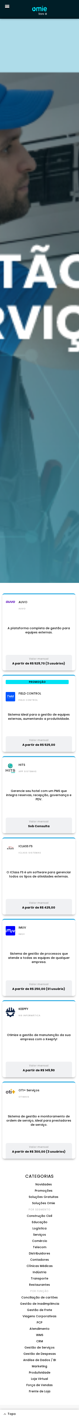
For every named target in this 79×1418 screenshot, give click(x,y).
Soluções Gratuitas (43, 1197)
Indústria (39, 1272)
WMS (39, 1335)
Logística (39, 1228)
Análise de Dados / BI (39, 1360)
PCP (39, 1322)
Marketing (39, 1366)
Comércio (39, 1241)
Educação (39, 1222)
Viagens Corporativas (39, 1316)
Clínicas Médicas (40, 1266)
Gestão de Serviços (39, 1347)
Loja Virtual (39, 1379)
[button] (6, 6)
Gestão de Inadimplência (39, 1304)
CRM (39, 1341)
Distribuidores (39, 1253)
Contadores (39, 1260)
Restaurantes (39, 1285)
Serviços (39, 1235)
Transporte (39, 1278)
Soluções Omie (43, 1203)
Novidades (43, 1184)
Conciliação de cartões (39, 1297)
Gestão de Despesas (39, 1354)
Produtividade (39, 1372)
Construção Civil (39, 1216)
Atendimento (39, 1329)
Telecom (39, 1247)
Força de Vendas (39, 1385)
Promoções (43, 1191)
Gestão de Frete (39, 1310)
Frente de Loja (39, 1391)
